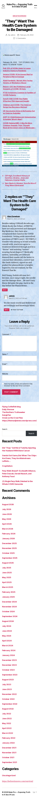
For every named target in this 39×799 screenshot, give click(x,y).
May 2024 (6, 636)
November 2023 (9, 665)
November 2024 (9, 607)
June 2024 (7, 631)
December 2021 (9, 748)
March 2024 (7, 645)
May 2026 (6, 519)
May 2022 (6, 723)
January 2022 (8, 743)
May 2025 (6, 577)
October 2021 (8, 757)
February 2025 (8, 592)
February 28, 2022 (26, 35)
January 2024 (8, 655)
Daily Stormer (8, 409)
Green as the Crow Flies (12, 418)
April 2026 (7, 524)
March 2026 (7, 529)
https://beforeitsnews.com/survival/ (17, 781)
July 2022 (6, 714)
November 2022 (9, 694)
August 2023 (8, 680)
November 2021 (9, 752)
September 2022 (9, 704)
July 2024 (6, 626)
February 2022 (8, 738)
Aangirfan (6, 415)
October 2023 (8, 670)
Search (4, 429)
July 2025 (6, 568)
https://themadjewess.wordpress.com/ (19, 421)
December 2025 (9, 543)
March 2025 (7, 587)
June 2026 (7, 514)
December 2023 (9, 660)
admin (13, 35)
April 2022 (6, 728)
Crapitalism (7, 466)
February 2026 (8, 534)
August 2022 (8, 709)
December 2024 (9, 602)
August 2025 (8, 563)
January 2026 (8, 538)
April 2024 (7, 641)
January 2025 (8, 597)
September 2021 (9, 762)
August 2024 (8, 621)
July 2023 (6, 684)
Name (5, 354)
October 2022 (8, 699)
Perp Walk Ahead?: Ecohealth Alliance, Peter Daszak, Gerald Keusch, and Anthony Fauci (19, 473)
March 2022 (7, 733)
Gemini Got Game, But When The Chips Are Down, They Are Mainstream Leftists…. (19, 458)
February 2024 (8, 650)
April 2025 (7, 582)
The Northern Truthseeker (13, 412)
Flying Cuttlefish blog (11, 407)
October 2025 (8, 553)
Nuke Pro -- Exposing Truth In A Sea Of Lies (19, 5)
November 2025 (9, 548)
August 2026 (8, 504)
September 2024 (9, 616)
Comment (6, 334)
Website (5, 374)
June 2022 (7, 718)
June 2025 (7, 572)
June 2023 (7, 689)
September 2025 (9, 558)
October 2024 (8, 611)
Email (4, 364)
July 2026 (6, 509)
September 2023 (9, 675)
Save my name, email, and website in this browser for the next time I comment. (18, 385)
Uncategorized (19, 16)
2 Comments (21, 38)
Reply (5, 290)
